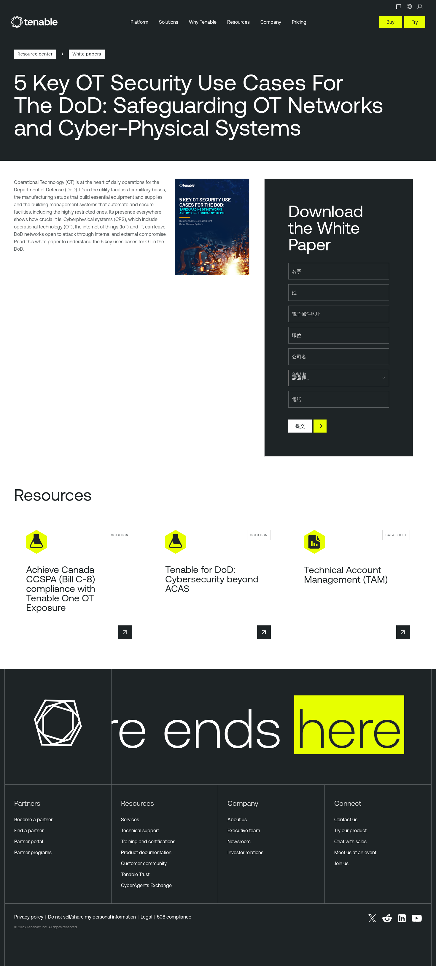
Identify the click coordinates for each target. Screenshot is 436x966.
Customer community (144, 863)
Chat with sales (350, 841)
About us (237, 819)
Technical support (140, 830)
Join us (341, 863)
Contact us (345, 819)
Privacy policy (28, 916)
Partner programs (33, 852)
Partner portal (28, 841)
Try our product (350, 830)
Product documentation (146, 852)
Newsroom (239, 841)
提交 (300, 426)
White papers (86, 53)
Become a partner (33, 819)
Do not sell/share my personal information (92, 916)
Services (130, 819)
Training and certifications (148, 841)
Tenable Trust (135, 874)
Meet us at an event (355, 852)
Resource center (35, 53)
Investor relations (245, 852)
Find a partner (29, 830)
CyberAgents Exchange (146, 885)
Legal (146, 916)
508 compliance (174, 916)
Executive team (243, 830)
